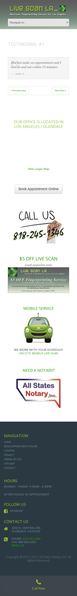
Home (7, 442)
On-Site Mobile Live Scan (38, 353)
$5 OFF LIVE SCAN (38, 258)
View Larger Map (38, 168)
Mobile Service (38, 308)
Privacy (9, 455)
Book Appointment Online (39, 189)
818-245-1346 (32, 538)
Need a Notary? (38, 370)
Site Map (9, 463)
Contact (9, 468)
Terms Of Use (13, 459)
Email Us (18, 545)
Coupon (9, 450)
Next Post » (60, 90)
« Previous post (18, 90)
